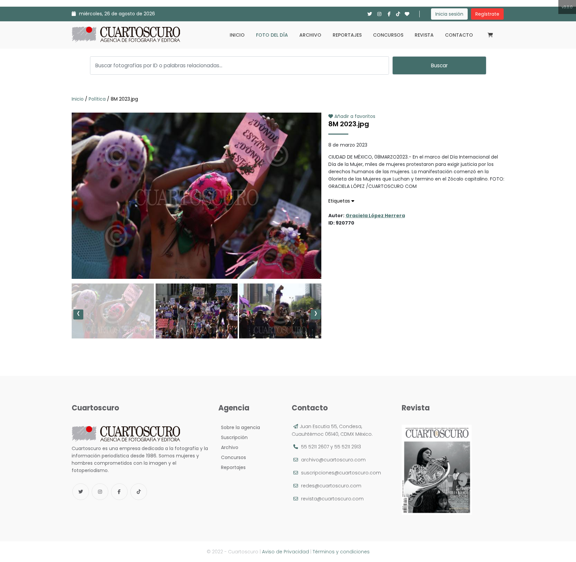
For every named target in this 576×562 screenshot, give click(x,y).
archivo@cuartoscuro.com (333, 459)
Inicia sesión (449, 14)
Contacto (459, 35)
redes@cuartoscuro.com (331, 485)
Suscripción (233, 437)
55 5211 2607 (315, 446)
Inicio (237, 35)
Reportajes (347, 35)
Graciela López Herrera (375, 215)
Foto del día (272, 35)
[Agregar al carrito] (196, 259)
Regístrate (487, 14)
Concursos (388, 35)
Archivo (310, 35)
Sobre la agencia (239, 427)
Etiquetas (339, 201)
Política (97, 99)
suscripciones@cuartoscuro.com (341, 472)
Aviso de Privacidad (285, 551)
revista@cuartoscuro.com (332, 498)
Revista (424, 35)
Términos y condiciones (341, 551)
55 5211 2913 (347, 446)
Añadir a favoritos (354, 116)
